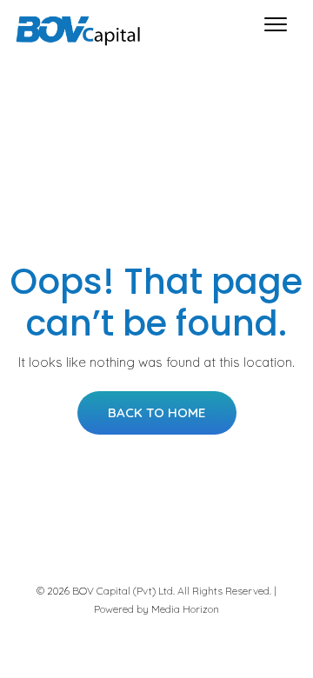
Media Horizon (185, 608)
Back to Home (156, 412)
